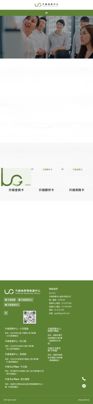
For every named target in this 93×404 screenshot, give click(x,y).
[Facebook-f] (6, 313)
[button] (46, 13)
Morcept (86, 399)
